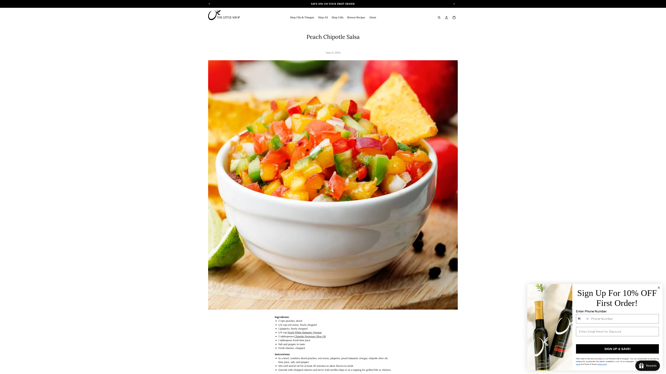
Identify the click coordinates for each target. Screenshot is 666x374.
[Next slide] (454, 4)
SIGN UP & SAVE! (617, 349)
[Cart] (454, 17)
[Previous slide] (209, 4)
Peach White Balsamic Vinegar (305, 332)
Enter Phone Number (591, 311)
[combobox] (582, 318)
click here (602, 364)
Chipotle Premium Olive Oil (310, 336)
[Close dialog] (658, 287)
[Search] (439, 17)
